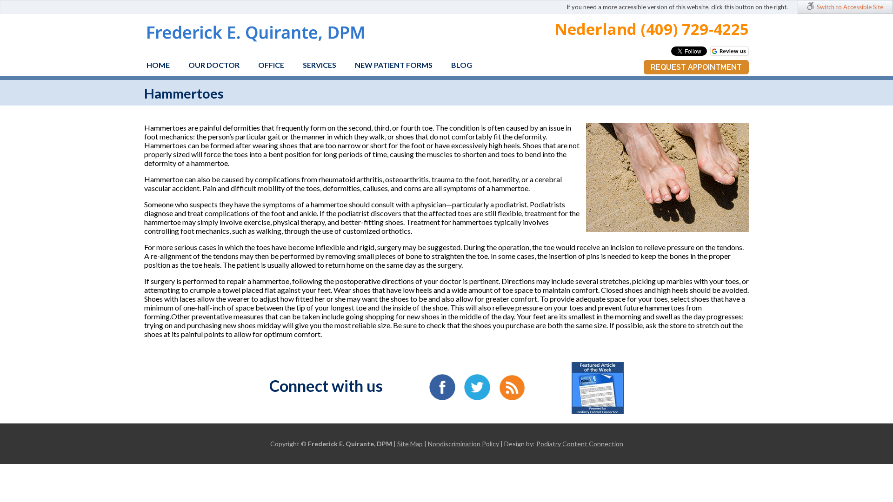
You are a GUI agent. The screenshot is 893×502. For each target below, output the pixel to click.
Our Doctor (214, 64)
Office (271, 64)
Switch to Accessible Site (850, 7)
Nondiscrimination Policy (463, 444)
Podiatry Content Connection (579, 444)
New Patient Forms (394, 64)
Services (319, 64)
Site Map (410, 444)
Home (158, 64)
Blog (461, 64)
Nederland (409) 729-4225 (652, 29)
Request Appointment (696, 67)
